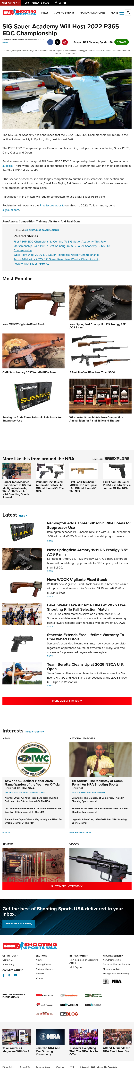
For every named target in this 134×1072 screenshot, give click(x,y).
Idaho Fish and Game (34, 792)
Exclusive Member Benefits (116, 964)
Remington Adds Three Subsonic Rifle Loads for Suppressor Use (89, 525)
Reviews (7, 844)
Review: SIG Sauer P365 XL (31, 263)
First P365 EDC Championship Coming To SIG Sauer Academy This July (60, 241)
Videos (74, 844)
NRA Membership (112, 959)
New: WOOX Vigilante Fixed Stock (77, 579)
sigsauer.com (10, 210)
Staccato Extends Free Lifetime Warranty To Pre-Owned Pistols (85, 637)
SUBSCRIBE (19, 923)
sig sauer (30, 230)
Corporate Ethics (42, 1066)
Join (27, 2)
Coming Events (64, 13)
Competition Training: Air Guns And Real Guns (49, 221)
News (45, 13)
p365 (38, 230)
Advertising (8, 964)
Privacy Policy (8, 1066)
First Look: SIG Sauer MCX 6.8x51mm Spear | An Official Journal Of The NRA (83, 486)
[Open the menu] (122, 12)
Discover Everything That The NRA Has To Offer (83, 1051)
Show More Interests (81, 886)
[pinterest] (64, 40)
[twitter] (57, 40)
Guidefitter (15, 792)
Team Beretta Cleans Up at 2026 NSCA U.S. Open (85, 666)
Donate (45, 2)
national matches (86, 792)
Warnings (60, 1066)
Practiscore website (52, 205)
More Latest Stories (80, 700)
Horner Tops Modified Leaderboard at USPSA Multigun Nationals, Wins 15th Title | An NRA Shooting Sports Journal (16, 489)
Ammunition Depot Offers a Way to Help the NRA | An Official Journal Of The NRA (33, 821)
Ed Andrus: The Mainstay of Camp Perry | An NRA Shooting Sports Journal (97, 784)
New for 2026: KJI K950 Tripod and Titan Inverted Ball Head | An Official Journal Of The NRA (31, 799)
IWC (6, 792)
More (22, 515)
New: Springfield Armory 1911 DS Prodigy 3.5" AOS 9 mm (87, 552)
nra (74, 792)
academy (46, 230)
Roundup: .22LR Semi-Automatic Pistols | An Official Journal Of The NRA (50, 486)
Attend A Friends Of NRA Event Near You (116, 1049)
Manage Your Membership (116, 973)
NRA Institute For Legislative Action (83, 961)
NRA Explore (75, 967)
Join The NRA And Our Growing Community (48, 1051)
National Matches (92, 13)
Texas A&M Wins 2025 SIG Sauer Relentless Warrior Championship (56, 259)
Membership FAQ (111, 969)
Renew (35, 2)
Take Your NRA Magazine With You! (15, 1049)
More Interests (33, 731)
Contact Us (8, 959)
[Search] (128, 12)
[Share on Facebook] (50, 40)
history (101, 792)
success (7, 166)
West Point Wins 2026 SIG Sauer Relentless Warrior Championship (56, 255)
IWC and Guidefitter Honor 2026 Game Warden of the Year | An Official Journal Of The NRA (32, 784)
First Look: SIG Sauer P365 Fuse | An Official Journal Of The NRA (117, 485)
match (55, 230)
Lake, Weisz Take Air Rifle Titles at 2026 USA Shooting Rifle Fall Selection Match (86, 607)
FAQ (72, 1066)
